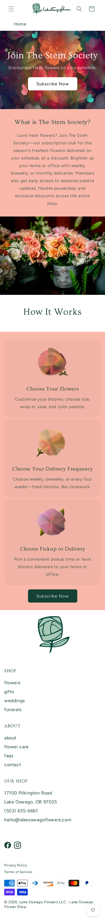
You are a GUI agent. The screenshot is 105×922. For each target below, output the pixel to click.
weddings (14, 700)
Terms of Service (18, 872)
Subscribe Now (52, 83)
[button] (11, 9)
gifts (9, 691)
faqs (8, 755)
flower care (16, 746)
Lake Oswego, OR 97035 (30, 802)
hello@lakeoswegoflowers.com (37, 819)
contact (12, 764)
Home (20, 24)
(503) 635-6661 (21, 810)
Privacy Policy (15, 865)
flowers (12, 682)
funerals (13, 709)
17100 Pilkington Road (28, 793)
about (10, 737)
